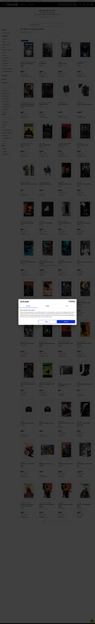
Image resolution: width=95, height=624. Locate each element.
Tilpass (46, 321)
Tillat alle (66, 321)
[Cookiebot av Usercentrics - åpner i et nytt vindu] (69, 302)
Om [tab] (67, 305)
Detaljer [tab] (47, 305)
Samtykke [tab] (28, 305)
